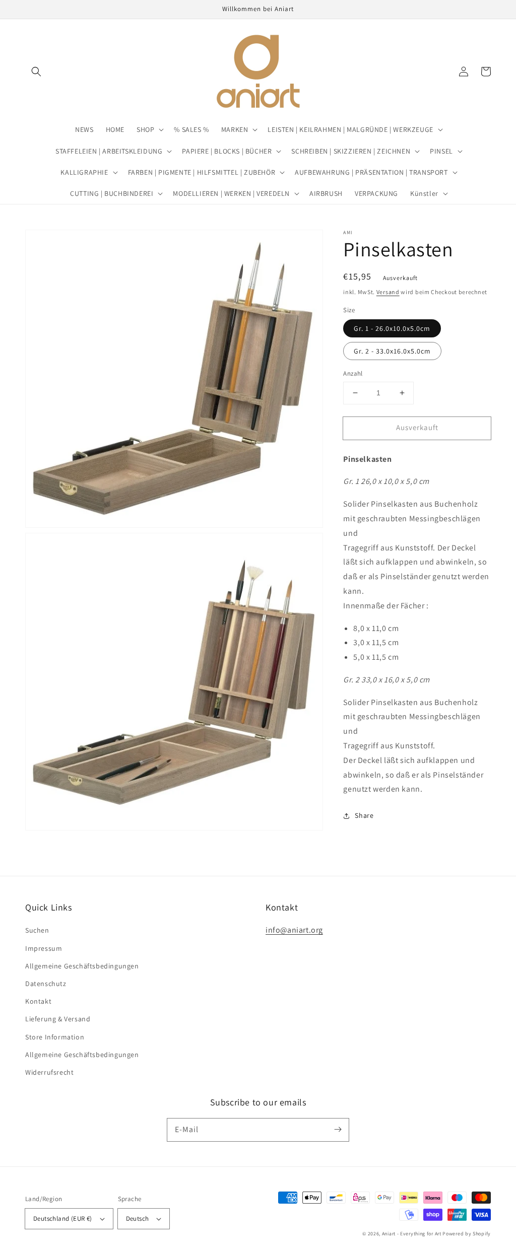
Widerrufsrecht (49, 1072)
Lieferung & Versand (57, 1018)
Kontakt (38, 1001)
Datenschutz (46, 983)
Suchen (37, 930)
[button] (36, 71)
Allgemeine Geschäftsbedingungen (82, 965)
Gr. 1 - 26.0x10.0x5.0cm (392, 328)
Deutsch (137, 1218)
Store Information (54, 1036)
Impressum (43, 948)
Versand (388, 292)
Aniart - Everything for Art (411, 1233)
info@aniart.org (294, 930)
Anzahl (352, 373)
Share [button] (364, 815)
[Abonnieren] (338, 1130)
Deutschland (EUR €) (62, 1218)
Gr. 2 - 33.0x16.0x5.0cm (392, 351)
